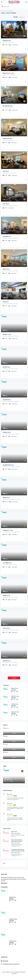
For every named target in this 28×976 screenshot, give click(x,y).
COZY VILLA (6, 203)
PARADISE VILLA (7, 40)
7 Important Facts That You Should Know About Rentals (17, 850)
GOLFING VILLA (7, 399)
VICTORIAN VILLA (7, 563)
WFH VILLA (5, 301)
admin (19, 833)
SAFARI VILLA (6, 497)
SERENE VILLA (6, 595)
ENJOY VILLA (6, 269)
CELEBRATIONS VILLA (8, 465)
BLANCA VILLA (14, 688)
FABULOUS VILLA (15, 712)
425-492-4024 (5, 961)
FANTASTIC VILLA (15, 696)
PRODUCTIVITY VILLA (8, 73)
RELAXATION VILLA (8, 106)
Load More (14, 678)
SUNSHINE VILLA (7, 236)
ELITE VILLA (6, 171)
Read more (13, 836)
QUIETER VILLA (6, 661)
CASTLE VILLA (6, 628)
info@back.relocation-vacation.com (11, 964)
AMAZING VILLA (14, 704)
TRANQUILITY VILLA (8, 530)
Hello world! (14, 831)
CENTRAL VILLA (7, 432)
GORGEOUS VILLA (7, 138)
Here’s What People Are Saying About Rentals (16, 840)
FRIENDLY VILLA (7, 334)
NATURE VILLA (6, 367)
